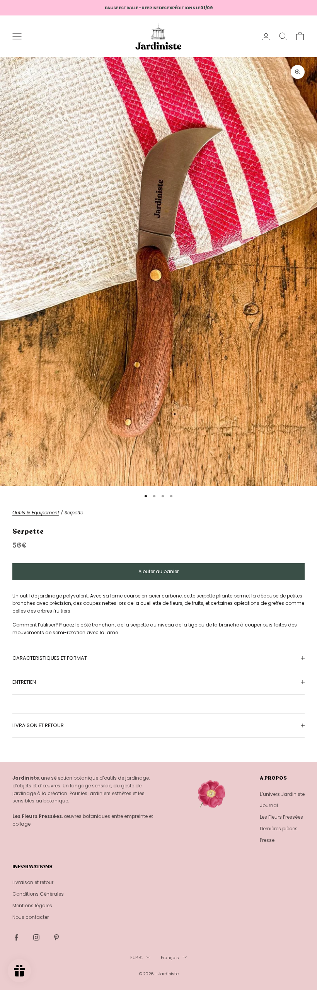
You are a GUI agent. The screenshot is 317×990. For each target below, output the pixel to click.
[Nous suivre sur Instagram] (36, 937)
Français (170, 957)
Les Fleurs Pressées (281, 817)
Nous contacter (30, 917)
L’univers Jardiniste (282, 794)
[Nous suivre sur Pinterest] (56, 937)
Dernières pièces (279, 828)
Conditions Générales (38, 894)
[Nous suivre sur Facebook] (16, 937)
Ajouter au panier (158, 571)
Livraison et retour (32, 882)
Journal (269, 805)
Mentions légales (32, 905)
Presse (267, 840)
